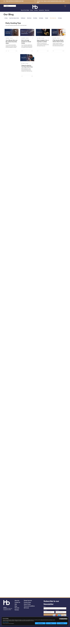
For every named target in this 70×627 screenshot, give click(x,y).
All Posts (6, 18)
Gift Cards (26, 607)
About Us (17, 600)
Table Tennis (29, 18)
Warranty (17, 607)
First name (45, 610)
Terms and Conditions (29, 606)
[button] (65, 6)
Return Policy (27, 604)
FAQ (16, 604)
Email (45, 606)
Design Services (28, 600)
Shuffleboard (23, 18)
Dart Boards (41, 18)
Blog (16, 606)
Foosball (46, 18)
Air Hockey (60, 18)
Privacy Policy (27, 602)
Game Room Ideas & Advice (14, 18)
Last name (57, 610)
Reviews (17, 609)
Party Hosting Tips (53, 18)
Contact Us (17, 602)
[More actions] (17, 38)
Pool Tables (35, 18)
